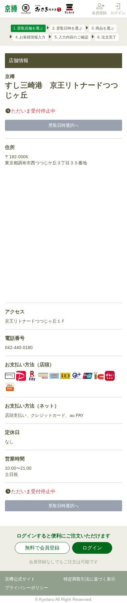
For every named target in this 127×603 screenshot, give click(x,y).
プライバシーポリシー (26, 587)
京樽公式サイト (20, 579)
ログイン (92, 547)
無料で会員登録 (42, 547)
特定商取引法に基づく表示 (89, 579)
